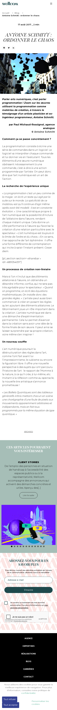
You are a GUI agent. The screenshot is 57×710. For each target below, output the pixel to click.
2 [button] (14, 546)
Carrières (28, 669)
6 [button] (26, 546)
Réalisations (28, 654)
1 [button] (11, 546)
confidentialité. (28, 693)
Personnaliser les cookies (40, 702)
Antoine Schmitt (44, 131)
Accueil (5, 13)
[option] (28, 501)
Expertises (28, 646)
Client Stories (28, 462)
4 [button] (20, 546)
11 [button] (41, 546)
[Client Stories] (28, 525)
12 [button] (44, 546)
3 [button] (17, 546)
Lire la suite (28, 495)
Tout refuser (10, 699)
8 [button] (32, 546)
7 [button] (29, 546)
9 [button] (35, 546)
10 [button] (38, 546)
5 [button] (23, 546)
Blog (17, 13)
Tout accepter (11, 705)
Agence (29, 638)
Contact (29, 677)
